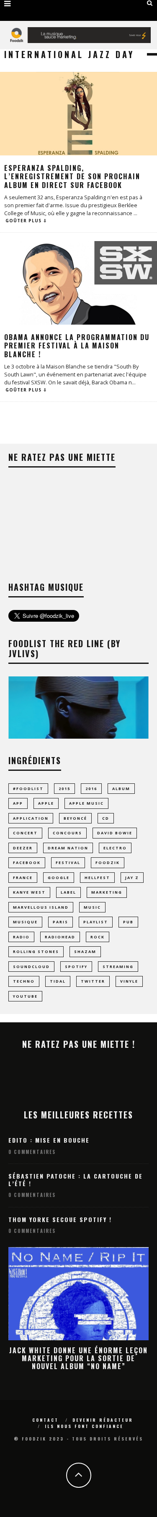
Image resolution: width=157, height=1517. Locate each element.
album (121, 788)
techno (24, 981)
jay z (132, 877)
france (23, 877)
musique (25, 922)
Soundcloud (31, 966)
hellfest (97, 877)
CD (105, 818)
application (31, 818)
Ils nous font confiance (84, 1426)
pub (128, 922)
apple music (86, 803)
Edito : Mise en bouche (49, 1140)
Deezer (23, 848)
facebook (27, 862)
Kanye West (29, 892)
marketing (106, 892)
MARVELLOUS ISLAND (41, 907)
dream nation (68, 848)
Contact (45, 1420)
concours (67, 833)
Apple (46, 803)
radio (21, 937)
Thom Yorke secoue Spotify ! (60, 1219)
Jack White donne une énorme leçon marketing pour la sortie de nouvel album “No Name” (78, 1358)
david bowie (114, 833)
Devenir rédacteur (102, 1420)
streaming (118, 966)
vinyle (129, 981)
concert (25, 833)
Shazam (85, 951)
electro (115, 848)
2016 (91, 788)
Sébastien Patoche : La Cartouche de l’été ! (75, 1179)
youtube (25, 996)
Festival (68, 862)
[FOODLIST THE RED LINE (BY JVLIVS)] (78, 736)
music (92, 907)
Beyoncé (75, 818)
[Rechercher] (150, 3)
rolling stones (36, 951)
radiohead (60, 937)
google (58, 877)
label (68, 892)
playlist (95, 922)
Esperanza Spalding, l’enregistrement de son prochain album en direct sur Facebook (72, 177)
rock (97, 937)
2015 (64, 788)
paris (60, 922)
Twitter (93, 981)
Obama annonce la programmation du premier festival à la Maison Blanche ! (76, 346)
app (18, 803)
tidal (58, 981)
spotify (76, 966)
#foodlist (28, 788)
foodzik (107, 862)
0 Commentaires (32, 1152)
